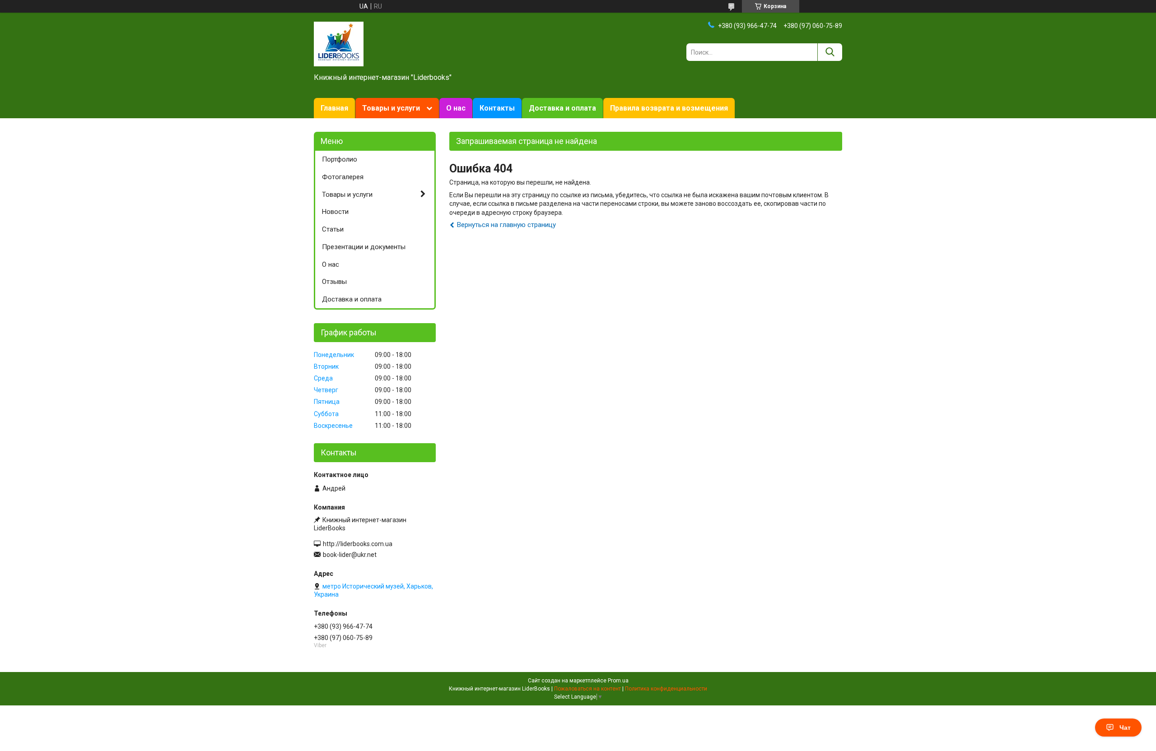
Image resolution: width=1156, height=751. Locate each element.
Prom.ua (618, 680)
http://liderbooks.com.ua (357, 543)
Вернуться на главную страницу (506, 225)
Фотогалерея (343, 177)
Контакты (497, 108)
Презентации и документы (364, 247)
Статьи (333, 229)
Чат (1125, 727)
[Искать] (829, 52)
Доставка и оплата (562, 108)
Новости (335, 212)
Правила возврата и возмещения (669, 108)
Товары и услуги (391, 108)
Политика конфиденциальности (666, 689)
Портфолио (339, 159)
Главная (334, 108)
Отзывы (334, 282)
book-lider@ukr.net (350, 554)
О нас (456, 108)
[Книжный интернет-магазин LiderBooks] (339, 43)
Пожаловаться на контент (587, 689)
